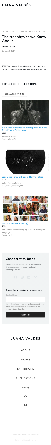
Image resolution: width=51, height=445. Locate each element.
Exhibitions (25, 369)
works (25, 359)
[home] (18, 5)
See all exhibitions (14, 94)
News (25, 388)
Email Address (11, 295)
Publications (25, 378)
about (25, 350)
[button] (48, 5)
